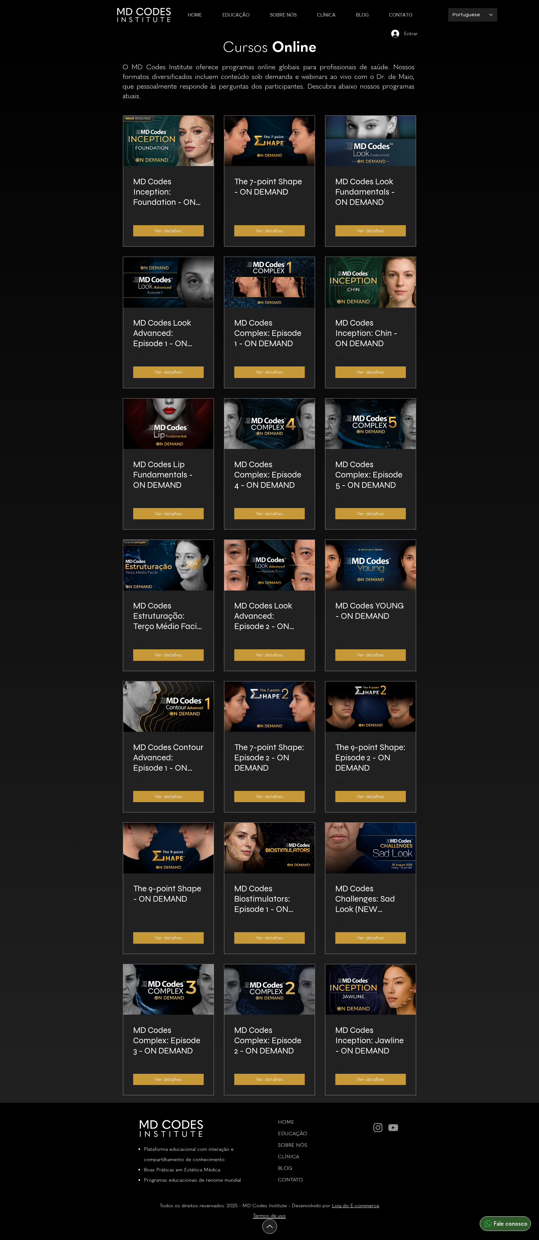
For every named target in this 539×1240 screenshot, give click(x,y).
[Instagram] (378, 1127)
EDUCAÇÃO (292, 1133)
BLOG (285, 1168)
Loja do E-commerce (355, 1206)
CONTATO (290, 1180)
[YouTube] (393, 1127)
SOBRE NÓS (292, 1145)
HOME (286, 1122)
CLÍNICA (288, 1157)
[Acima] (269, 1226)
